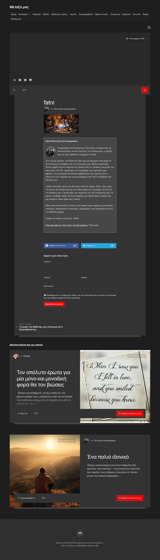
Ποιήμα (145, 14)
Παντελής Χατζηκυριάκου (65, 109)
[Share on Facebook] (19, 80)
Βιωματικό (127, 14)
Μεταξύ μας (19, 7)
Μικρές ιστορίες (101, 14)
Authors (46, 14)
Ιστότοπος (48, 286)
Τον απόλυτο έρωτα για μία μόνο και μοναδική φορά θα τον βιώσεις (43, 378)
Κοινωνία (136, 14)
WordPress (82, 546)
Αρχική (13, 14)
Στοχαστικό (115, 14)
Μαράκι (27, 356)
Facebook (37, 14)
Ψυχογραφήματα (86, 14)
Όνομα (47, 277)
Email (84, 277)
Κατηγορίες (23, 14)
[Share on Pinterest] (25, 80)
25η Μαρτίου (16, 19)
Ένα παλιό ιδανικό (108, 457)
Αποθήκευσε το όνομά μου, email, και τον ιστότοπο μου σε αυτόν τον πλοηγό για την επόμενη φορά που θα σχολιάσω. (80, 296)
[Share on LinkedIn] (30, 80)
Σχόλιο (47, 262)
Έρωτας (73, 14)
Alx (97, 546)
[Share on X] (15, 80)
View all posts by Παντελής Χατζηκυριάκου (66, 225)
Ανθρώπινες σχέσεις (59, 14)
